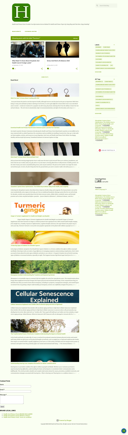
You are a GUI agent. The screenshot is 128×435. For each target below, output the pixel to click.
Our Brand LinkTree (31, 31)
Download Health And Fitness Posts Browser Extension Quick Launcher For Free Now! (35, 127)
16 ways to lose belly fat (102, 65)
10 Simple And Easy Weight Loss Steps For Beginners (109, 50)
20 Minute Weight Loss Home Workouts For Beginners (109, 68)
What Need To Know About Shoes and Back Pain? (25, 157)
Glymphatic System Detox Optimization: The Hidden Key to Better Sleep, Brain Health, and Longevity (39, 186)
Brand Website (16, 31)
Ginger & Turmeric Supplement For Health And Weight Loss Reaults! (30, 216)
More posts (45, 77)
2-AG (111, 65)
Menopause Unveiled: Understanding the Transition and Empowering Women (33, 275)
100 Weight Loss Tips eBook (103, 53)
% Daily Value (106, 47)
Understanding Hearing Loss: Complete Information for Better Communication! (33, 363)
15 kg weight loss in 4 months (103, 62)
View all (75, 38)
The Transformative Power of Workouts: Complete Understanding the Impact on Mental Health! (38, 334)
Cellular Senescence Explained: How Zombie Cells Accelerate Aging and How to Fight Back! (36, 304)
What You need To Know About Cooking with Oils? (25, 98)
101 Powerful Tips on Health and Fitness (106, 56)
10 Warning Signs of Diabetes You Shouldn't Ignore (25, 245)
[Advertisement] (86, 68)
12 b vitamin (99, 59)
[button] (42, 69)
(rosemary (98, 47)
